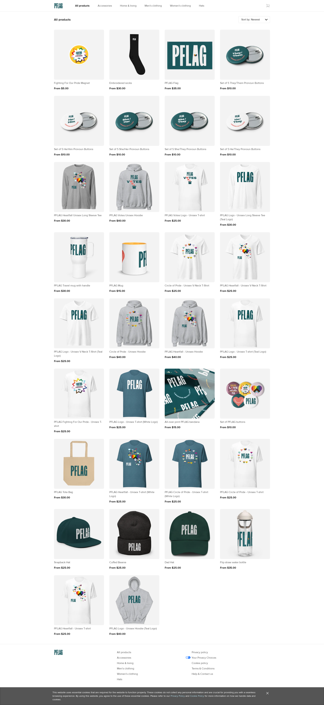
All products (82, 5)
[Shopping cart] (268, 6)
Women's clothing (180, 5)
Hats (201, 5)
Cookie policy (200, 663)
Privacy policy (200, 652)
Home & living (128, 5)
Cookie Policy (197, 696)
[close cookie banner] (267, 693)
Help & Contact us (202, 674)
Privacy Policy (178, 696)
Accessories (105, 5)
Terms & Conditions (203, 668)
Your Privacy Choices (204, 657)
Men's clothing (153, 5)
